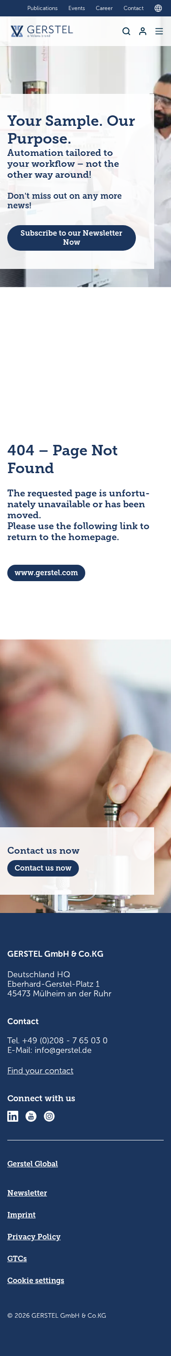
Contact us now (43, 868)
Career (104, 8)
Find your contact (40, 1070)
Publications (42, 8)
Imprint (21, 1215)
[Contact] (142, 31)
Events (76, 8)
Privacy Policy (34, 1236)
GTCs (17, 1258)
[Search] (126, 31)
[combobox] (160, 8)
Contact (134, 8)
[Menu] (159, 31)
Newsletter (27, 1193)
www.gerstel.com (46, 572)
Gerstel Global (32, 1164)
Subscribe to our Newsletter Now (71, 238)
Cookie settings (35, 1280)
